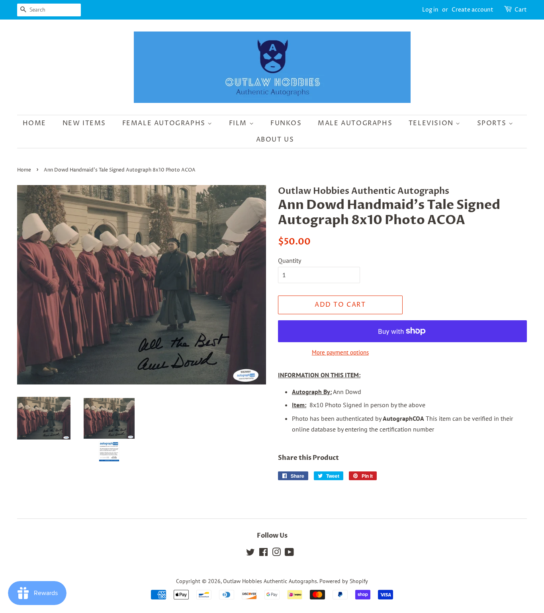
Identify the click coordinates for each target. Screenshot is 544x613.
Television (432, 123)
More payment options (340, 352)
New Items (84, 123)
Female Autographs (165, 123)
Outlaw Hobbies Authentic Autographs (270, 581)
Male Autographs (355, 123)
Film (239, 123)
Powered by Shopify (343, 581)
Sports (493, 123)
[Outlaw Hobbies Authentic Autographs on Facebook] (263, 553)
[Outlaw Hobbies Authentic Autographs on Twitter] (250, 553)
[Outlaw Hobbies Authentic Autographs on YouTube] (289, 553)
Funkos (286, 123)
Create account (472, 10)
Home (34, 123)
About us (275, 139)
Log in (430, 10)
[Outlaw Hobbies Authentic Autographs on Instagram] (276, 553)
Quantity (289, 260)
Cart (521, 10)
